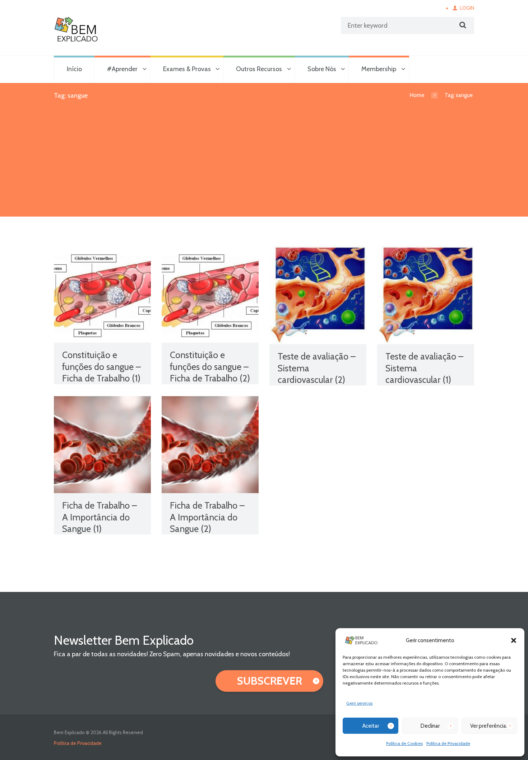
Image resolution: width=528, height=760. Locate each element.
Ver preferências (489, 726)
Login (467, 8)
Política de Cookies (404, 743)
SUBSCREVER (269, 680)
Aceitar (370, 726)
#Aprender (122, 69)
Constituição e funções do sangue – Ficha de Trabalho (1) (101, 366)
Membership (378, 69)
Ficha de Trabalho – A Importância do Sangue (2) (207, 517)
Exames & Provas (187, 69)
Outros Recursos (259, 69)
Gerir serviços (359, 703)
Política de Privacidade (448, 743)
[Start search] (462, 25)
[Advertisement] (264, 162)
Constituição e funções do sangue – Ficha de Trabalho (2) (210, 366)
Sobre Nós (321, 69)
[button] (513, 640)
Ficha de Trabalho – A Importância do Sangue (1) (99, 517)
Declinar (430, 726)
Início (74, 69)
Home (417, 95)
